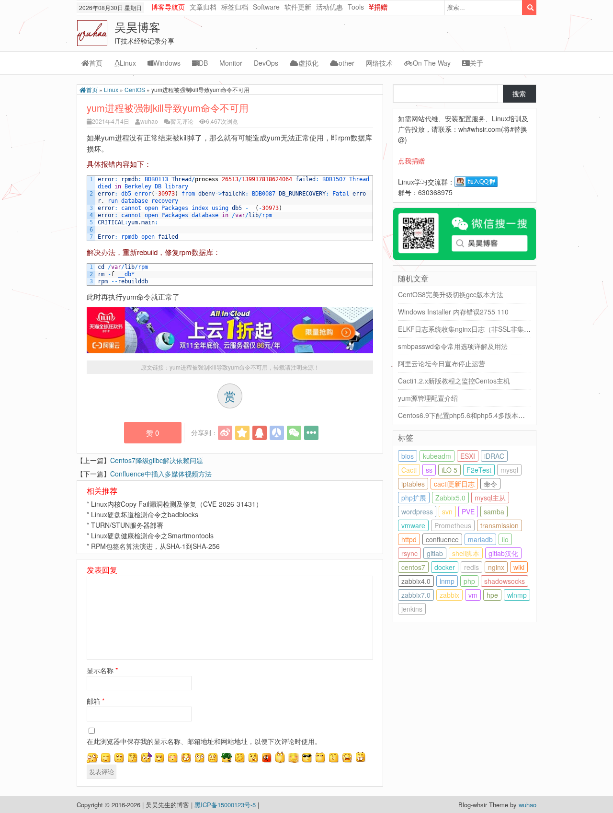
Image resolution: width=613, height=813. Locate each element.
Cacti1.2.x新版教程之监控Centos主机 (454, 380)
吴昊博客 (137, 26)
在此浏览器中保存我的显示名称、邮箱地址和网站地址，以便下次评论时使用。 (204, 741)
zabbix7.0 (416, 595)
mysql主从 (490, 497)
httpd (409, 539)
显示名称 (102, 670)
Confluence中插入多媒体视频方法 (161, 473)
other (346, 63)
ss (429, 470)
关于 (476, 63)
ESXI (467, 456)
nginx (496, 567)
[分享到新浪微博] (225, 433)
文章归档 (203, 7)
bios (407, 456)
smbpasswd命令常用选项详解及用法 (453, 346)
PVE (468, 511)
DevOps (266, 63)
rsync (409, 553)
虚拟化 (308, 63)
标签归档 (234, 7)
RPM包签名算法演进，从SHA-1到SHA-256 (155, 546)
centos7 (413, 567)
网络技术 (379, 63)
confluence (442, 539)
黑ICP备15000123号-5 (226, 804)
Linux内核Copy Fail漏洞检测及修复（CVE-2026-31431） (176, 504)
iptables (413, 483)
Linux (128, 63)
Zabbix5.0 (450, 497)
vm (472, 595)
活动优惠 (329, 7)
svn (447, 511)
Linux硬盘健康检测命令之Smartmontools (152, 535)
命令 (490, 483)
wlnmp (517, 595)
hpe (492, 595)
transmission (499, 525)
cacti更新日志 (454, 483)
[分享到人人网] (277, 433)
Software (266, 7)
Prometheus (452, 525)
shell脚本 (465, 553)
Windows (167, 63)
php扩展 (413, 497)
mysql (509, 470)
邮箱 (95, 701)
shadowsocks (504, 581)
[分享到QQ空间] (242, 433)
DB (203, 63)
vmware (413, 525)
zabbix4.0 (416, 581)
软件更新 (297, 7)
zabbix (449, 595)
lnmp (447, 581)
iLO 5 (449, 470)
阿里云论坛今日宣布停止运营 (441, 363)
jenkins (411, 609)
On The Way (432, 63)
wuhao (149, 121)
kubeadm (437, 456)
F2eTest (478, 470)
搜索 (519, 93)
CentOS (135, 89)
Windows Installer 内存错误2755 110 (453, 311)
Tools (356, 7)
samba (494, 511)
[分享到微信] (294, 433)
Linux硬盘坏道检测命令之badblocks (144, 514)
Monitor (230, 63)
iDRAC (494, 456)
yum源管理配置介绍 (428, 398)
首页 (95, 63)
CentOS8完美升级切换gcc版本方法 (450, 294)
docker (444, 567)
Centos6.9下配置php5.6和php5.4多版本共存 (465, 415)
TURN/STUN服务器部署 (127, 525)
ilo (505, 539)
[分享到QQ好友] (259, 433)
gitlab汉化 (503, 553)
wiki (518, 567)
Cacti (409, 470)
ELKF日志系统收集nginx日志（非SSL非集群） (467, 329)
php (469, 581)
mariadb (480, 539)
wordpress (417, 511)
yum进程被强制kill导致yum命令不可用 (219, 367)
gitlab (435, 553)
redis (471, 567)
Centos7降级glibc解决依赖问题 (156, 460)
